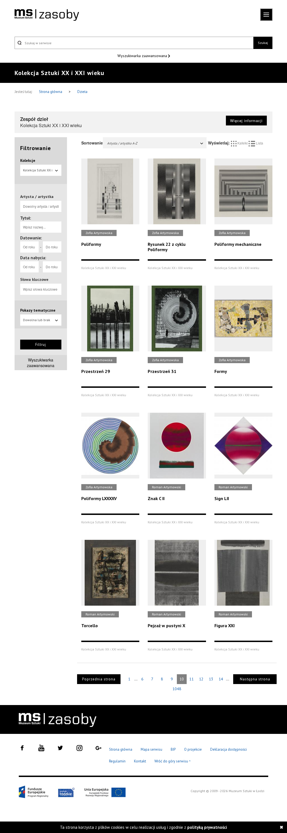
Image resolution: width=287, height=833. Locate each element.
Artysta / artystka (37, 196)
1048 (176, 688)
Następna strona (255, 679)
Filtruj (40, 344)
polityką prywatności (207, 827)
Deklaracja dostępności (228, 749)
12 (201, 679)
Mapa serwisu (151, 749)
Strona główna (51, 91)
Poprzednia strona (98, 679)
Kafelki (243, 143)
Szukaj (263, 43)
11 (191, 679)
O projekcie (193, 749)
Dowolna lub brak (36, 320)
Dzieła (82, 91)
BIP (173, 749)
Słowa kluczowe (34, 279)
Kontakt (140, 761)
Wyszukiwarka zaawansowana (142, 55)
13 (211, 679)
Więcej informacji (246, 120)
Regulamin (117, 761)
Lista (259, 143)
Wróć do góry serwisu (172, 761)
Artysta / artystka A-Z (122, 143)
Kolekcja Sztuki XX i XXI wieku (37, 172)
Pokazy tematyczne (37, 310)
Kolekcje (27, 160)
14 (221, 679)
